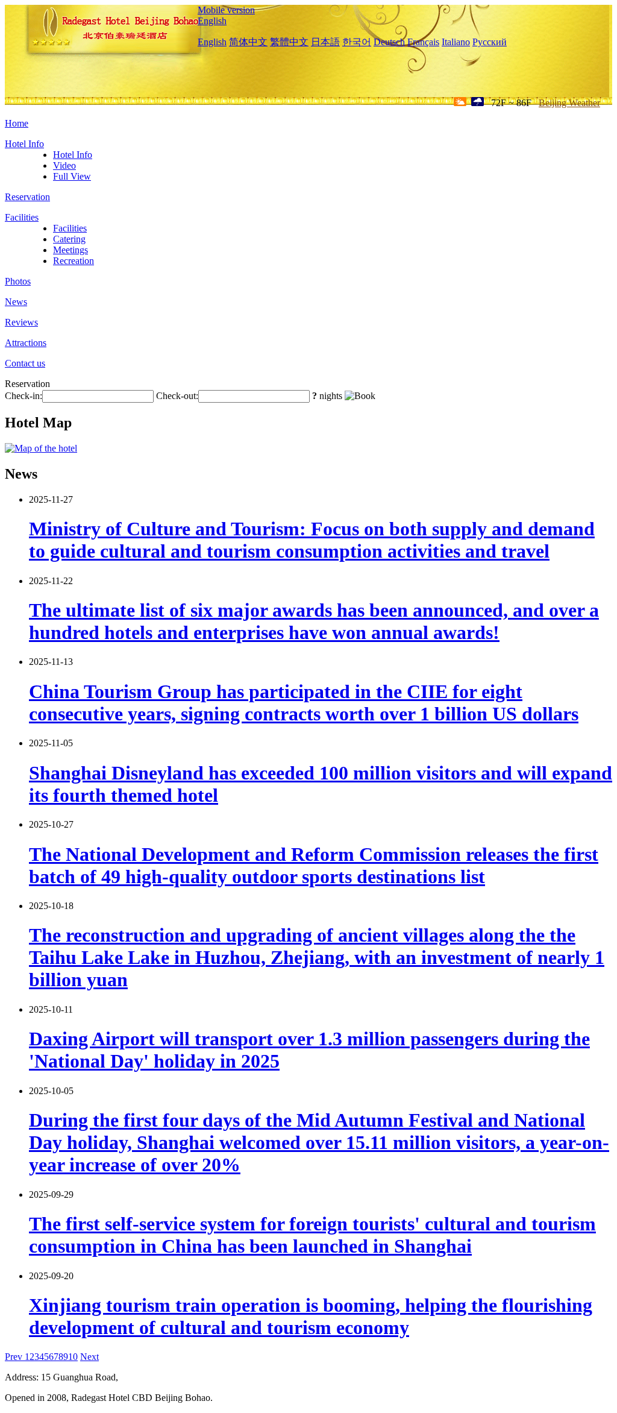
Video (64, 165)
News (16, 302)
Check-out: (177, 396)
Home (16, 123)
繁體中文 (289, 42)
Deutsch (389, 42)
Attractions (25, 343)
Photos (18, 281)
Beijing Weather (569, 103)
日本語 (325, 42)
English (212, 21)
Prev (15, 1357)
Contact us (25, 363)
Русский (489, 42)
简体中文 (248, 42)
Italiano (456, 42)
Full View (72, 176)
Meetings (70, 250)
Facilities (22, 217)
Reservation (27, 197)
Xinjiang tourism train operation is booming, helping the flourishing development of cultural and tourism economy (310, 1316)
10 (73, 1357)
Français (423, 42)
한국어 (356, 42)
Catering (69, 239)
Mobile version (226, 10)
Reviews (21, 322)
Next (89, 1357)
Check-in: (23, 396)
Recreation (73, 261)
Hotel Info (24, 144)
